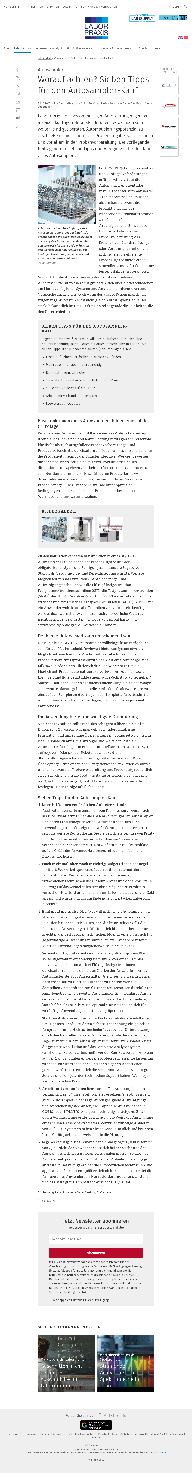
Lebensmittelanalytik (49, 48)
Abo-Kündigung (89, 1434)
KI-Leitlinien (152, 1434)
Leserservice (31, 1434)
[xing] (17, 85)
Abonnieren (96, 1252)
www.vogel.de (159, 1452)
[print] (17, 109)
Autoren (96, 1437)
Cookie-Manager (15, 1434)
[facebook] (17, 69)
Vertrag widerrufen (175, 1434)
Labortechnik (22, 48)
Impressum (139, 1434)
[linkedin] (17, 93)
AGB (71, 1434)
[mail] (17, 101)
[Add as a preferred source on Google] (96, 1425)
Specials (144, 48)
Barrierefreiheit (60, 1434)
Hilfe (77, 1434)
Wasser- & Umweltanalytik (117, 48)
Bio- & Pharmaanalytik (81, 48)
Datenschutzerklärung (63, 1279)
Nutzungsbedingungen (63, 1275)
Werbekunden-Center (108, 1434)
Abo (162, 1434)
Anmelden (174, 6)
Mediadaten (126, 1434)
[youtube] (110, 1415)
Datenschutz (45, 1434)
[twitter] (17, 77)
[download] (17, 117)
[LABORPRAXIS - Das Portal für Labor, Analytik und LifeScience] (7, 48)
